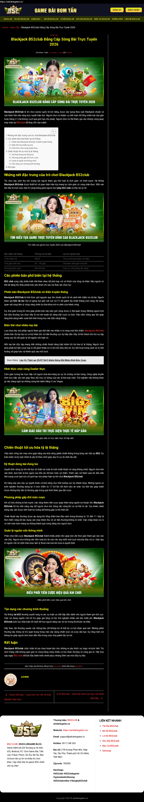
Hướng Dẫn (117, 19)
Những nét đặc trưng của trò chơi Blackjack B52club (31, 135)
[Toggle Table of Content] (52, 131)
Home (5, 27)
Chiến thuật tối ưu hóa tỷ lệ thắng (23, 151)
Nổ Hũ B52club (51, 19)
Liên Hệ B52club (132, 19)
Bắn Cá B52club (102, 19)
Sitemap (106, 750)
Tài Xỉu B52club (21, 19)
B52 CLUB (12, 744)
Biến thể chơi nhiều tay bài (22, 145)
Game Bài (35, 19)
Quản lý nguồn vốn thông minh (24, 161)
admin (69, 53)
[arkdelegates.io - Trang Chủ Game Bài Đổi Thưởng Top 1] (16, 10)
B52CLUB (8, 19)
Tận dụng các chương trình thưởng (26, 164)
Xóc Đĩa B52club (84, 19)
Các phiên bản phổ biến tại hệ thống (24, 139)
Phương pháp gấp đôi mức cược (25, 158)
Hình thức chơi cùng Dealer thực (25, 148)
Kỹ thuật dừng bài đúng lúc (23, 154)
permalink (79, 666)
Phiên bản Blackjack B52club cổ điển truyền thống (32, 142)
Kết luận (11, 167)
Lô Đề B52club (67, 19)
